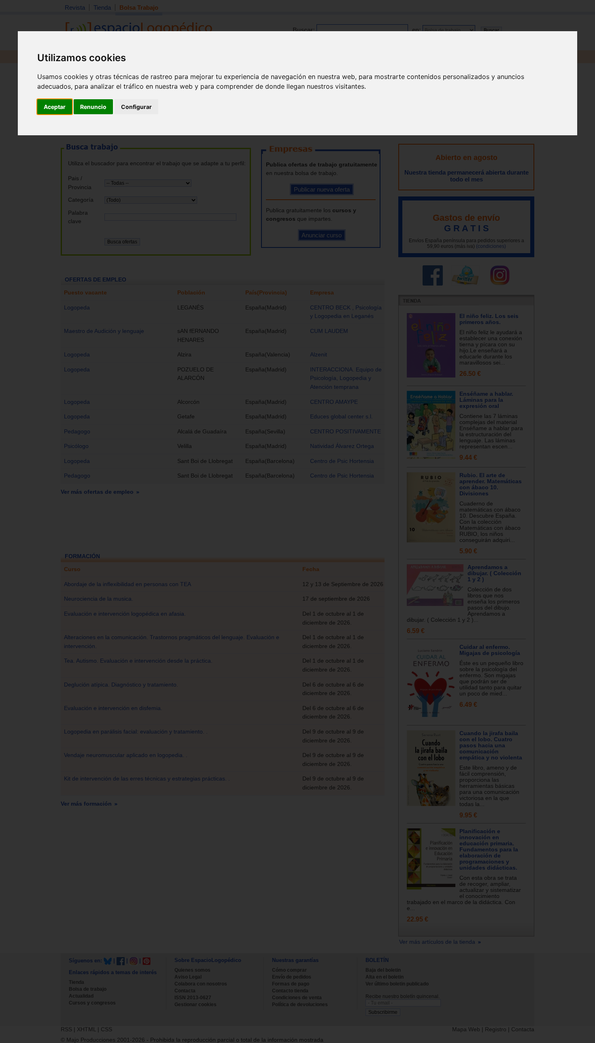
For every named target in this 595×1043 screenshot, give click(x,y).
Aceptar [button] (55, 106)
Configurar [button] (136, 106)
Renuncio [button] (93, 106)
